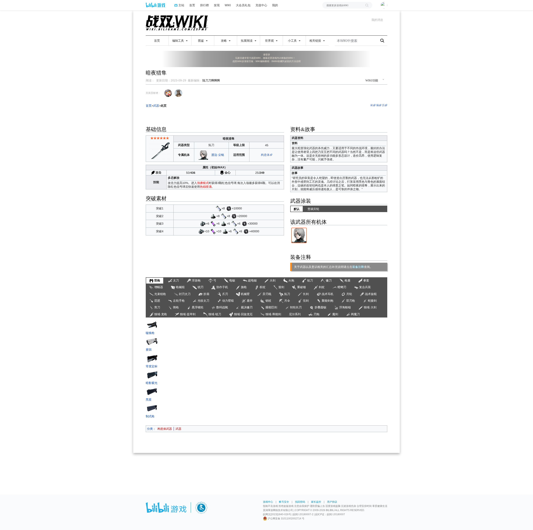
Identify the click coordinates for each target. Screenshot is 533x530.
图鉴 (201, 40)
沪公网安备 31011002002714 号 (285, 518)
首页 (192, 5)
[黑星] (152, 391)
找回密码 (300, 501)
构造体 (265, 154)
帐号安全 (284, 501)
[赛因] (152, 341)
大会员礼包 (243, 5)
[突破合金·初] (213, 216)
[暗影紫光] (152, 374)
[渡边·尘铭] (203, 154)
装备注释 (358, 267)
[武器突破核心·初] (218, 208)
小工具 (293, 40)
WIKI (228, 5)
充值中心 (261, 5)
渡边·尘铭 (217, 154)
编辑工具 (178, 40)
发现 (217, 5)
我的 (275, 5)
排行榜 (204, 5)
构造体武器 (164, 428)
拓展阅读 (247, 40)
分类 (150, 428)
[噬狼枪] (152, 324)
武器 (178, 428)
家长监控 (316, 501)
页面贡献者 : (152, 92)
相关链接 (315, 40)
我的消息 (377, 19)
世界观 (270, 40)
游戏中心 (268, 501)
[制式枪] (152, 407)
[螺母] (229, 208)
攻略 (224, 40)
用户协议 (332, 501)
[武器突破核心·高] (213, 223)
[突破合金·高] (203, 223)
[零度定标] (152, 357)
